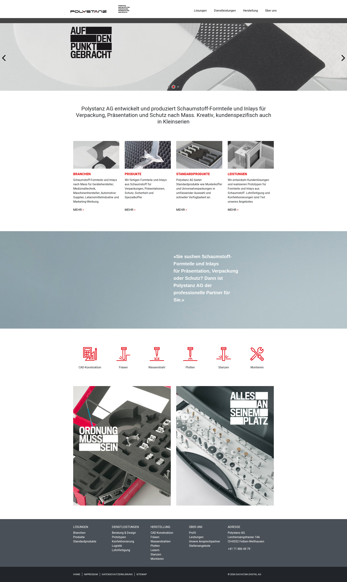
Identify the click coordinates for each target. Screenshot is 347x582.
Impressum (91, 574)
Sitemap (141, 574)
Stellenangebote (199, 546)
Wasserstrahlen (161, 541)
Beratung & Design (124, 533)
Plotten (155, 546)
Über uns (271, 10)
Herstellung (250, 10)
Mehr (77, 209)
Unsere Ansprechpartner (204, 541)
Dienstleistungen (225, 10)
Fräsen (155, 537)
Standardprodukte (84, 541)
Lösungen (200, 10)
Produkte (79, 537)
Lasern (155, 550)
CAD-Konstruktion (162, 533)
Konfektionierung (123, 541)
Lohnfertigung (121, 550)
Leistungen (196, 537)
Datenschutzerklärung (117, 574)
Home (76, 574)
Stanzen (156, 554)
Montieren (157, 559)
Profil (192, 533)
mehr (180, 209)
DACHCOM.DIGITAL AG (248, 574)
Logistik (117, 546)
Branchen (79, 533)
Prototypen (119, 537)
